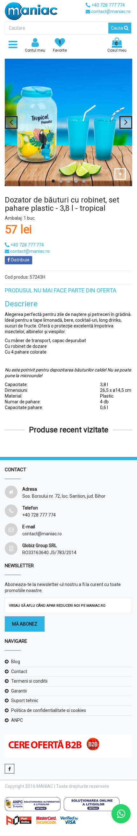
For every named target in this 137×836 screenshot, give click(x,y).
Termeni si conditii (29, 681)
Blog (15, 661)
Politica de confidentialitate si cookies (48, 710)
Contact (19, 671)
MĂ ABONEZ (24, 624)
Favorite (60, 46)
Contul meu (35, 50)
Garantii (19, 690)
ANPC (17, 720)
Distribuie (20, 259)
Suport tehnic (24, 700)
